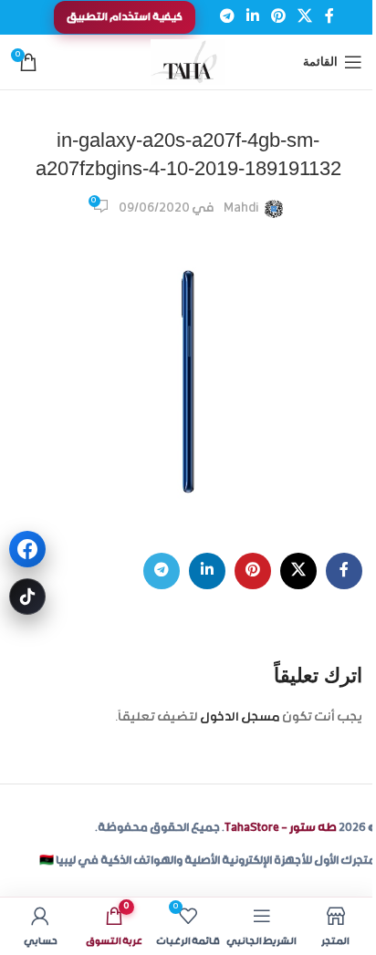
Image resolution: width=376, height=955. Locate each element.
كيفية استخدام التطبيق (125, 17)
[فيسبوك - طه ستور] (27, 549)
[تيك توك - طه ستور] (27, 596)
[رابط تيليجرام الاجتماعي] (227, 17)
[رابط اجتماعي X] (305, 17)
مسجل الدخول (240, 718)
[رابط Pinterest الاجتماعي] (279, 17)
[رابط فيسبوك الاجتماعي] (329, 17)
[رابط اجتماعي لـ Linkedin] (252, 17)
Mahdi (241, 209)
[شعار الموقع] (188, 63)
